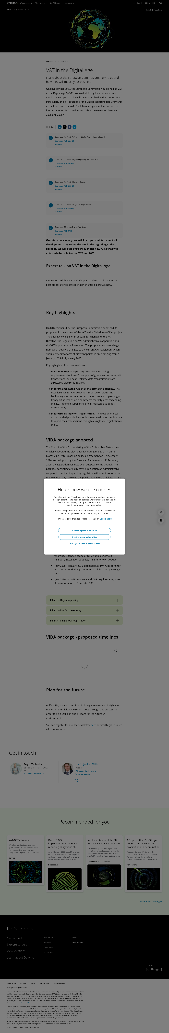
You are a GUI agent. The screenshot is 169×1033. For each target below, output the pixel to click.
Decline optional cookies (84, 537)
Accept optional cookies (84, 530)
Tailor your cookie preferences (84, 543)
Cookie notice (106, 518)
